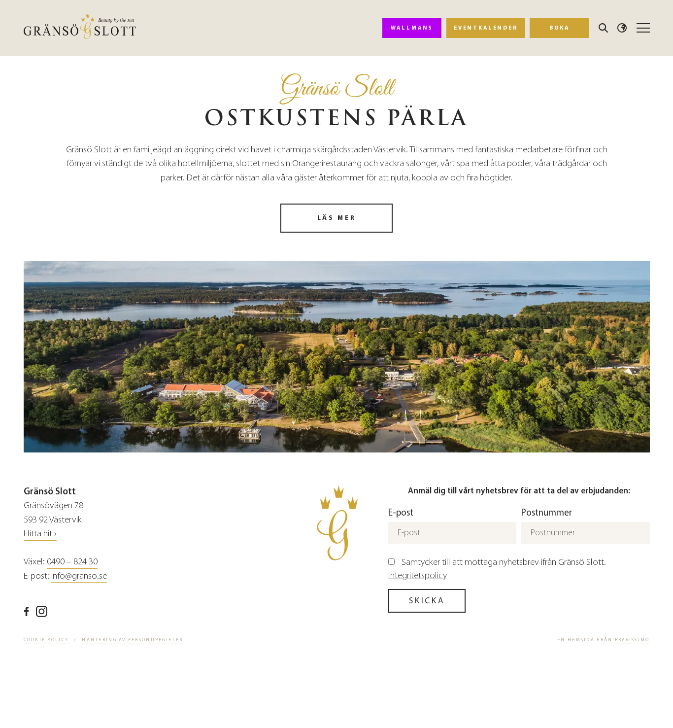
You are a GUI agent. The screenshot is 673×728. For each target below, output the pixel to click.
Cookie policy (46, 639)
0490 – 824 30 (72, 561)
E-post (400, 512)
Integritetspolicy (417, 575)
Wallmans (412, 27)
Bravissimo (632, 639)
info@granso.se (79, 575)
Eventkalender (486, 27)
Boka (559, 27)
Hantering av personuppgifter (132, 639)
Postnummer (546, 512)
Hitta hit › (40, 533)
